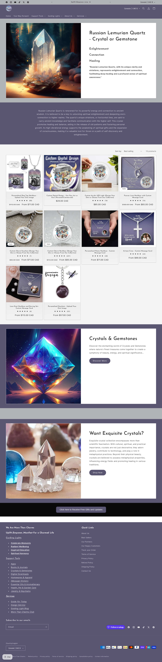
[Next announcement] (110, 2)
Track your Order (88, 550)
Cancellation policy (86, 656)
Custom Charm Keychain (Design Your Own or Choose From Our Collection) (24, 252)
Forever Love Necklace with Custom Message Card (137, 196)
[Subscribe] (46, 627)
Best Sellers (86, 538)
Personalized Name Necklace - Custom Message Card (100, 252)
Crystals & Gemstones (21, 571)
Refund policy (33, 656)
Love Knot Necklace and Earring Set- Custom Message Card (24, 307)
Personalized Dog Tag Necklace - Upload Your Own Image (24, 196)
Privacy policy (45, 656)
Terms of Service (88, 554)
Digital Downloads (20, 574)
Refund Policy (87, 563)
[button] (38, 16)
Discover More (100, 361)
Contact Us (86, 571)
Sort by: (118, 151)
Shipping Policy (88, 567)
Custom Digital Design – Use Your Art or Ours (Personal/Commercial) (62, 196)
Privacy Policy (87, 558)
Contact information (102, 656)
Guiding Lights (13, 538)
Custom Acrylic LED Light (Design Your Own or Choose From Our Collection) (100, 196)
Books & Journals (19, 567)
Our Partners (86, 542)
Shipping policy (71, 656)
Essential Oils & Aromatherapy (25, 584)
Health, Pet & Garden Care (23, 588)
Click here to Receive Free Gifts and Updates (81, 509)
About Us (85, 533)
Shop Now (97, 472)
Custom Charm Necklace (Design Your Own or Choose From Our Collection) (62, 252)
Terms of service (58, 656)
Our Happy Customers (90, 546)
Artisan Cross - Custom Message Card (137, 251)
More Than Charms (19, 656)
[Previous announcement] (51, 2)
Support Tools (13, 559)
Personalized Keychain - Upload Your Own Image (62, 307)
